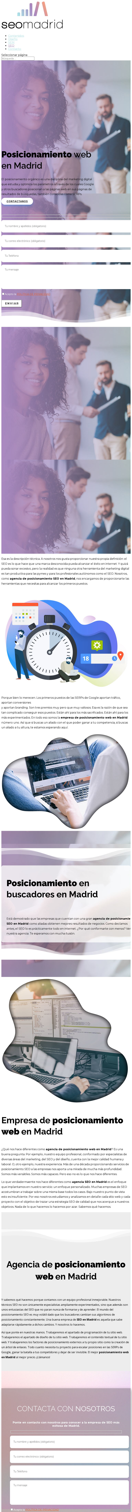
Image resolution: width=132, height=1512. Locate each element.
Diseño (13, 39)
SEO (11, 45)
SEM (11, 42)
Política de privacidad (33, 294)
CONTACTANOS (17, 201)
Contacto (14, 49)
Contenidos (16, 35)
